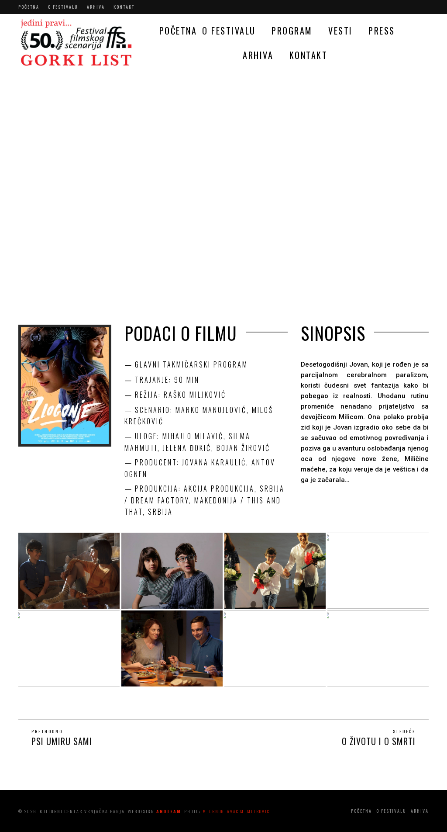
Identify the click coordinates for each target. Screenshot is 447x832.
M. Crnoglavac (221, 811)
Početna (28, 6)
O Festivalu (63, 6)
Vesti (340, 30)
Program (292, 30)
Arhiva (96, 6)
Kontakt (123, 6)
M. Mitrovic (255, 811)
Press (381, 30)
